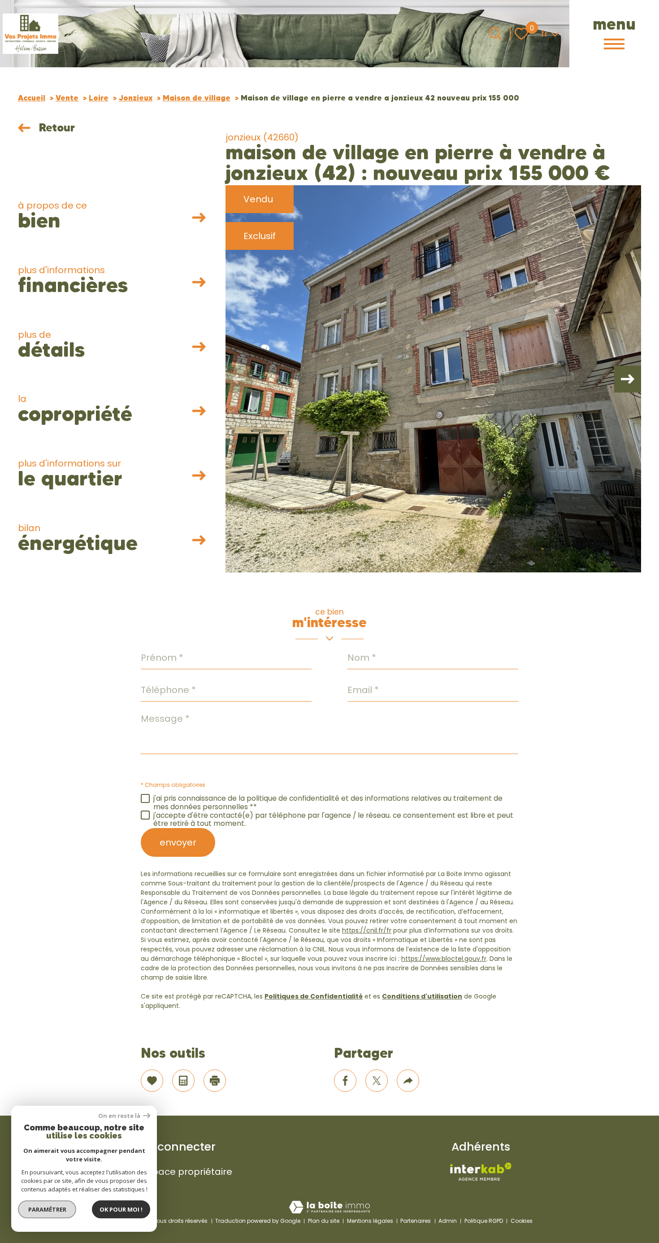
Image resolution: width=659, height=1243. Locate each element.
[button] (627, 379)
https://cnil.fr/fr (366, 930)
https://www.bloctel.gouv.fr (443, 958)
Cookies (522, 1221)
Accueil (31, 97)
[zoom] (433, 378)
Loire (98, 97)
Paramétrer (47, 1209)
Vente (67, 97)
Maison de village (196, 97)
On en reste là (120, 1115)
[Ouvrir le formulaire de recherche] (495, 33)
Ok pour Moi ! (121, 1209)
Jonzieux (135, 97)
